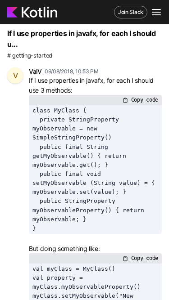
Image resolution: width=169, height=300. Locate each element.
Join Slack (130, 12)
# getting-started (29, 55)
